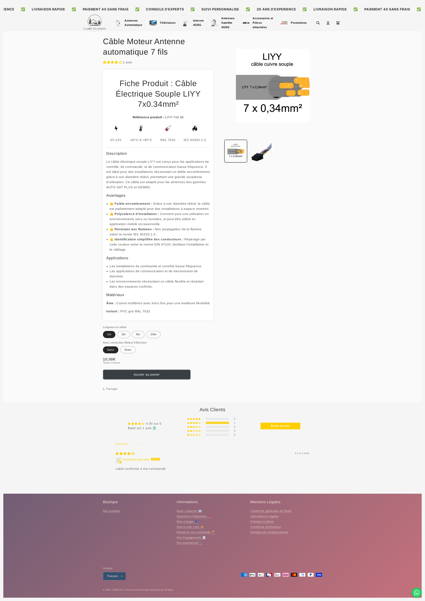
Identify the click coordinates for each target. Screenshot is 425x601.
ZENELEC (117, 590)
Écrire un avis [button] (280, 425)
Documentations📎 (189, 542)
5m (138, 334)
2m (124, 334)
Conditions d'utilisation (265, 527)
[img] (125, 453)
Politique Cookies (262, 521)
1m (109, 334)
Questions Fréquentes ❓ (194, 516)
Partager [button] (112, 388)
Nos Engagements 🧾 (191, 537)
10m (153, 334)
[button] (113, 62)
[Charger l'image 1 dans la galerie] (235, 151)
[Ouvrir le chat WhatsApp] (417, 593)
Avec (128, 349)
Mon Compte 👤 (187, 521)
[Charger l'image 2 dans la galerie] (260, 151)
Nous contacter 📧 (189, 511)
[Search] (318, 23)
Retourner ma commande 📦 (196, 532)
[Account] (328, 23)
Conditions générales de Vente (271, 511)
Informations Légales (264, 516)
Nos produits (111, 511)
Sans (110, 349)
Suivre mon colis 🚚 (190, 527)
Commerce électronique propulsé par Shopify (148, 590)
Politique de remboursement (269, 532)
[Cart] (338, 23)
